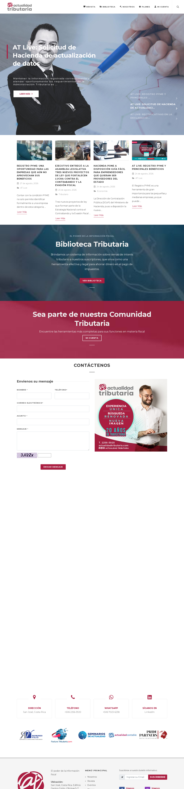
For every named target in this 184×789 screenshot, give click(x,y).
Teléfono (61, 390)
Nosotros (129, 7)
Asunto (22, 416)
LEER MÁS (25, 94)
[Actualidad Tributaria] (19, 6)
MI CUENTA (92, 338)
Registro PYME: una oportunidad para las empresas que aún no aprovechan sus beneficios (33, 172)
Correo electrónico (30, 403)
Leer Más (22, 212)
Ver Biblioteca (92, 280)
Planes (146, 7)
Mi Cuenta (163, 7)
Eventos (91, 785)
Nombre (22, 390)
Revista (90, 7)
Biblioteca (109, 7)
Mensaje (22, 429)
